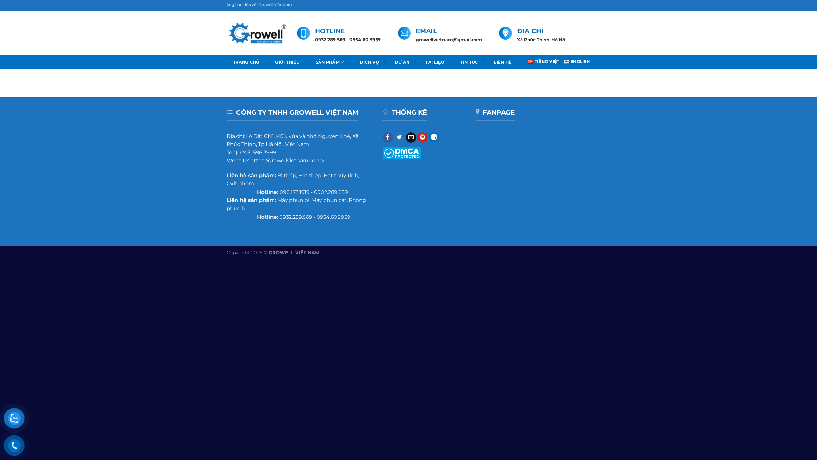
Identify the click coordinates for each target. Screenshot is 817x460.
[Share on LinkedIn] (434, 137)
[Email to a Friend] (411, 137)
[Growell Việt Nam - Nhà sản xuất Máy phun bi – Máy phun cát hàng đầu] (257, 33)
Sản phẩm (328, 62)
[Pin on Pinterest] (422, 137)
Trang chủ (246, 62)
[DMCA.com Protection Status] (401, 153)
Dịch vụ (369, 62)
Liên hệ (503, 62)
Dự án (402, 62)
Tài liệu (434, 62)
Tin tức (469, 62)
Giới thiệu (287, 62)
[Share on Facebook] (388, 137)
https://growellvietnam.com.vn (289, 160)
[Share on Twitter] (399, 137)
